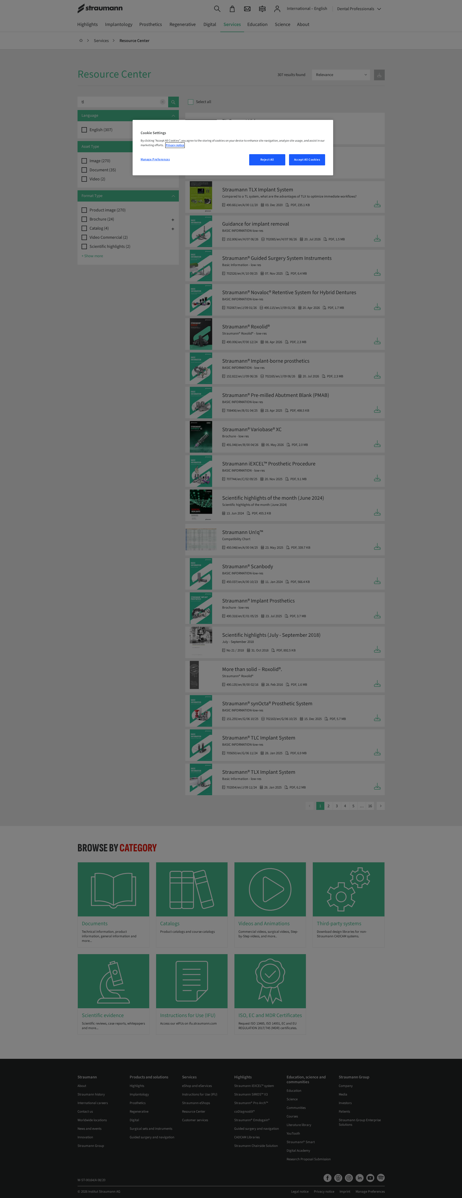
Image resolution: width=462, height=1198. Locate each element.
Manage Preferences (155, 159)
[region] (233, 148)
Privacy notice (175, 145)
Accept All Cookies (307, 159)
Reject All (267, 159)
